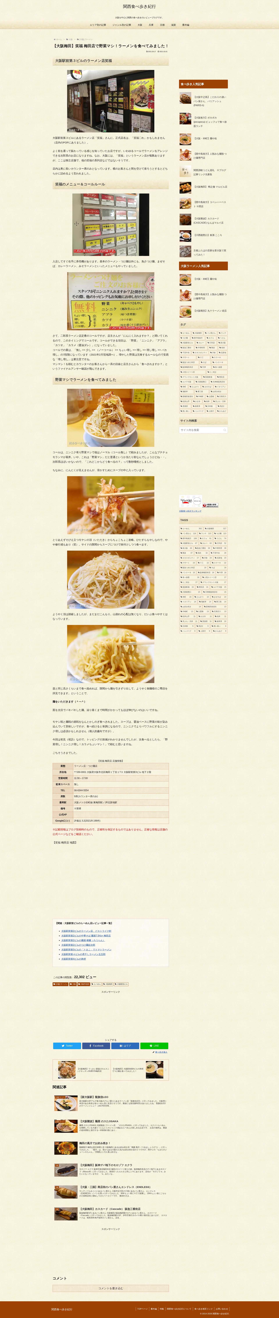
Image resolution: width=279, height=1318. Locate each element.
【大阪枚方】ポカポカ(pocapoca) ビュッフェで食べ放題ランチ (210, 121)
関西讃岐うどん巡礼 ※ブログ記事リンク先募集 (210, 172)
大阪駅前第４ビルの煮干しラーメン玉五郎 (83, 954)
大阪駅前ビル (122, 984)
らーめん (97, 984)
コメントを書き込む (110, 1288)
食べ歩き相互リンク (203, 1309)
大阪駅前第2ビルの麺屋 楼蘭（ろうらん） (83, 940)
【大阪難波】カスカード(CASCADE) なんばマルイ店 (208, 220)
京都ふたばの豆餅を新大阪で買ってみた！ (210, 252)
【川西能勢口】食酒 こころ (208, 235)
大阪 (74, 984)
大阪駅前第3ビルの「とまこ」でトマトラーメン (86, 949)
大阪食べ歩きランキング (190, 511)
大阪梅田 (108, 984)
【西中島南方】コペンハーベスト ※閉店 (210, 204)
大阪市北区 (85, 984)
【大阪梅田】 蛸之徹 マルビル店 (210, 187)
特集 (162, 1309)
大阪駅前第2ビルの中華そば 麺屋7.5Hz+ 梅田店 (86, 935)
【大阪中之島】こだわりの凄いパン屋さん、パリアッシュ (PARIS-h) (210, 101)
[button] (224, 430)
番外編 (154, 1309)
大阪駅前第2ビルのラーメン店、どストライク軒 (86, 931)
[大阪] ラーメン (62, 984)
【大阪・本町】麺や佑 (205, 138)
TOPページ (142, 1309)
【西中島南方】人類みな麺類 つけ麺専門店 (210, 156)
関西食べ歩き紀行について (179, 1309)
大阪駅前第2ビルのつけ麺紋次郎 (78, 945)
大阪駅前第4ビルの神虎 (73, 959)
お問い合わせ (222, 1309)
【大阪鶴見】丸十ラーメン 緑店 (210, 311)
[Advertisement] (111, 1014)
